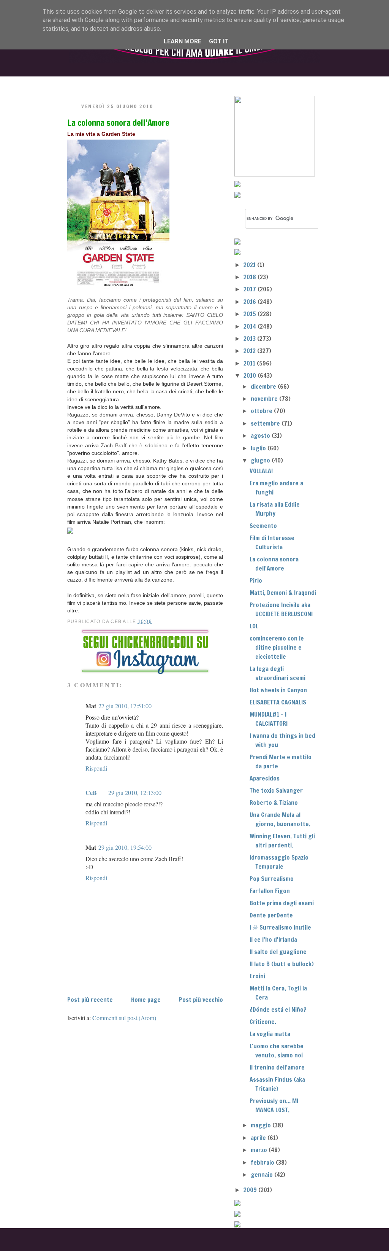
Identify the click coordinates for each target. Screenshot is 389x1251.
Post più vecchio (201, 999)
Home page (146, 999)
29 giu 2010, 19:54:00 (125, 847)
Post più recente (90, 999)
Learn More (182, 41)
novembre (265, 398)
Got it (219, 41)
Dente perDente (271, 915)
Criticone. (263, 1021)
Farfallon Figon (270, 891)
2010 (251, 375)
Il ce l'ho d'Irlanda (273, 939)
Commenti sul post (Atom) (124, 1018)
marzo (260, 1150)
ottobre (262, 411)
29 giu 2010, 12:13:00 (134, 792)
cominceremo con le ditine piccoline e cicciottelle (277, 647)
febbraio (263, 1162)
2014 (251, 326)
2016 (251, 301)
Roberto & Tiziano (274, 802)
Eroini (257, 976)
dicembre (264, 386)
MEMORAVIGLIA (272, 83)
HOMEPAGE (85, 83)
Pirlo (256, 580)
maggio (261, 1125)
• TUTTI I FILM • (148, 83)
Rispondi (96, 768)
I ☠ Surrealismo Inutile (280, 927)
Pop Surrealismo (272, 878)
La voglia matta (270, 1034)
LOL (254, 626)
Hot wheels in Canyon (278, 690)
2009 (251, 1190)
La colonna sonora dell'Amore (118, 123)
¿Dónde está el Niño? (278, 1009)
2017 (251, 289)
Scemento (263, 525)
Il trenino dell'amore (277, 1067)
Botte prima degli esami (282, 903)
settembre (266, 423)
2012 (250, 351)
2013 (250, 338)
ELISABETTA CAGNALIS (278, 702)
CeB (91, 792)
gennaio (262, 1174)
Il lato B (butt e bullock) (282, 964)
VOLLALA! (261, 471)
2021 (250, 265)
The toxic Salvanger (276, 790)
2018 (251, 277)
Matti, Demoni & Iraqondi (283, 592)
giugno (261, 460)
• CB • (208, 83)
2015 (251, 314)
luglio (259, 448)
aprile (259, 1137)
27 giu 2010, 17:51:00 (125, 706)
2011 (250, 363)
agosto (261, 435)
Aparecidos (265, 778)
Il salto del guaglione (278, 951)
